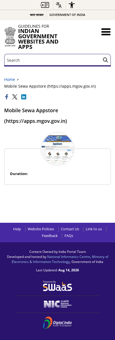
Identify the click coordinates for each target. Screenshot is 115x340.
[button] (106, 32)
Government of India (67, 15)
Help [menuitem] (17, 229)
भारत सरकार (37, 15)
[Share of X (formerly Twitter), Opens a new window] (15, 97)
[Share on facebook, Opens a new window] (7, 97)
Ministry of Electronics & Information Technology (60, 259)
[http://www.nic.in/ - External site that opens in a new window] (57, 303)
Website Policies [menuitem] (41, 229)
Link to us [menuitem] (94, 229)
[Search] (105, 60)
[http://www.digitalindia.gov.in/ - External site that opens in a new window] (57, 322)
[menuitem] (44, 5)
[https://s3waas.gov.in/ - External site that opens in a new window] (57, 285)
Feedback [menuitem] (50, 235)
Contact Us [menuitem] (70, 229)
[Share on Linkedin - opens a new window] (23, 97)
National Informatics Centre (68, 256)
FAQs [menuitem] (68, 235)
